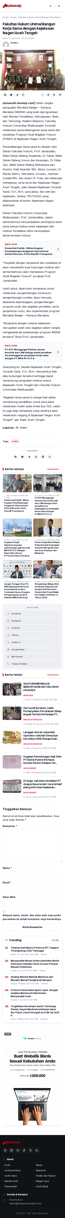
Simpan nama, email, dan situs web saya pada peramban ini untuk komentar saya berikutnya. (32, 917)
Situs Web (9, 897)
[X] (36, 456)
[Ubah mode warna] (50, 6)
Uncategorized (32, 719)
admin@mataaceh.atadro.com (25, 1203)
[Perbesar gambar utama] (32, 70)
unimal (15, 441)
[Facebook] (5, 94)
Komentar (10, 826)
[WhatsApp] (11, 94)
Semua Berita (53, 469)
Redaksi (14, 43)
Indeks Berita (53, 675)
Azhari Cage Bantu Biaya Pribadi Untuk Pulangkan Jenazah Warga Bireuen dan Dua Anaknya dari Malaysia (47, 547)
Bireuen (28, 695)
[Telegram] (17, 94)
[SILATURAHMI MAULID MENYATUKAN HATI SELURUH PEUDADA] (12, 689)
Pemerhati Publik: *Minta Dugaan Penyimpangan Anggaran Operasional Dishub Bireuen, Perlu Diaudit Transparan (28, 251)
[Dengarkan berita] (42, 94)
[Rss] (36, 1150)
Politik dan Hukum (46, 1175)
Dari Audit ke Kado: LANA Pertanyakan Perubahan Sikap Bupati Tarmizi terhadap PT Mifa (42, 712)
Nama (7, 868)
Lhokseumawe (12, 1170)
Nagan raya (42, 1181)
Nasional (41, 1170)
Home (6, 17)
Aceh (13, 17)
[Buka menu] (58, 5)
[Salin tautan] (23, 94)
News (39, 1165)
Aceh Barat (29, 768)
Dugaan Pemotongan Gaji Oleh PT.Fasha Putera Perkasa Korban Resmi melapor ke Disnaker (42, 761)
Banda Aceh (11, 1181)
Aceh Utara (11, 1175)
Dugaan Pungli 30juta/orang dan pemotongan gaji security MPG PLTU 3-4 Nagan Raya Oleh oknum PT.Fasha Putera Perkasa (17, 549)
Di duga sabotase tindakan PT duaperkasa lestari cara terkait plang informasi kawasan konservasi (42, 785)
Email (7, 882)
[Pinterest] (43, 456)
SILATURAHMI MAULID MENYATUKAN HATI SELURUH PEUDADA (40, 687)
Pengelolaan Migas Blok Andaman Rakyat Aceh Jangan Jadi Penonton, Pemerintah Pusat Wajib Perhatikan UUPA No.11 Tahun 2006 (47, 591)
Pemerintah (11, 1186)
